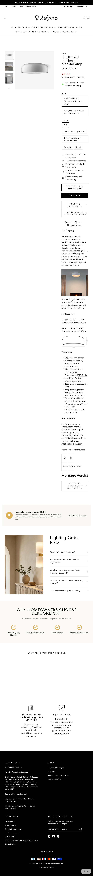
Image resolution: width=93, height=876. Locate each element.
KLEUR (65, 120)
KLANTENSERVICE (39, 32)
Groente (67, 147)
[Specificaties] (71, 458)
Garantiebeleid (10, 844)
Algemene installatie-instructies (75, 486)
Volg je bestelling (54, 779)
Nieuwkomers (66, 27)
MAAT (64, 94)
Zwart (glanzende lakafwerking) (72, 139)
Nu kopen (75, 195)
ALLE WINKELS (19, 27)
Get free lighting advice (78, 515)
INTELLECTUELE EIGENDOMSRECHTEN (21, 840)
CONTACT (21, 32)
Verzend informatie (75, 205)
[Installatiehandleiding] (64, 458)
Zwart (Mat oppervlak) (74, 131)
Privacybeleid (10, 821)
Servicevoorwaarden (13, 833)
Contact (14, 6)
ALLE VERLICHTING (42, 27)
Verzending (80, 77)
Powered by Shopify (46, 867)
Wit (65, 124)
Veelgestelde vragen (28, 6)
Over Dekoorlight (65, 32)
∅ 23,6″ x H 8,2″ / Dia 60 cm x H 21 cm (74, 112)
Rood (78, 147)
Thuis (63, 53)
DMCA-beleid (10, 837)
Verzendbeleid (10, 825)
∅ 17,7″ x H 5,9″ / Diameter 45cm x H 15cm (73, 101)
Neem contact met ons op (58, 775)
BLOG (79, 27)
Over (7, 6)
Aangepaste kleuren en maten (75, 213)
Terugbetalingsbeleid (13, 829)
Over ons (51, 771)
